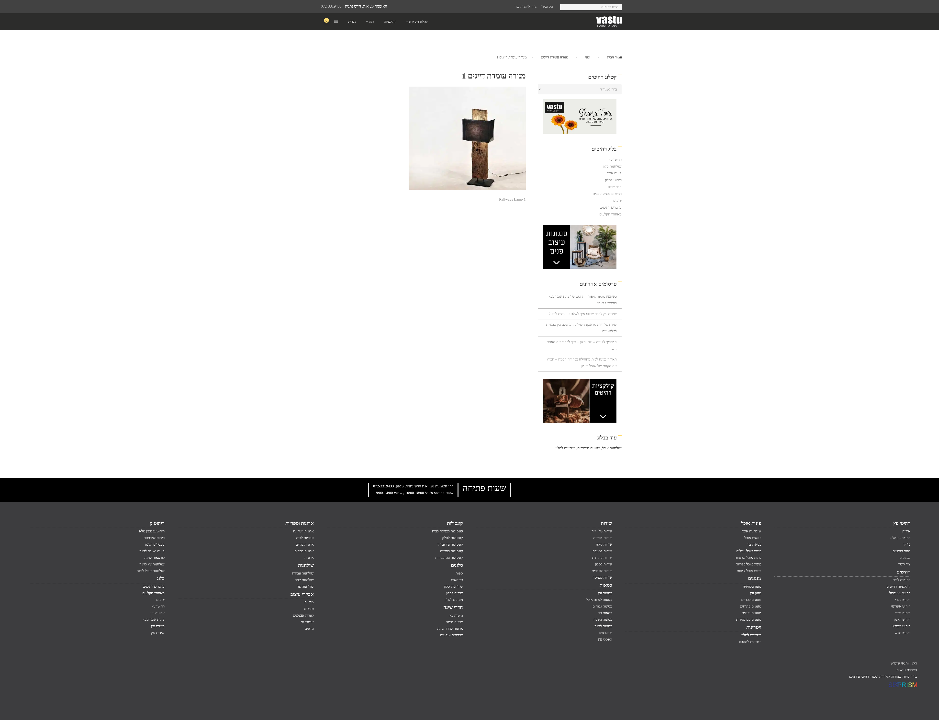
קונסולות (455, 523)
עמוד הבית (614, 57)
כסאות (606, 585)
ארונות (309, 558)
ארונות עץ (157, 613)
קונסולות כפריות (451, 551)
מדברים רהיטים (611, 207)
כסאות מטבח (602, 619)
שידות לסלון (603, 564)
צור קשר (904, 564)
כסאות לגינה (603, 626)
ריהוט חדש (902, 633)
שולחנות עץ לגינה (152, 564)
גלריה (906, 544)
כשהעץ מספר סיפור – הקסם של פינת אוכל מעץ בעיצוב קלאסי (582, 299)
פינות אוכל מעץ (154, 619)
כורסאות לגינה (154, 558)
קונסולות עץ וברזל (450, 544)
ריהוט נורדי (902, 613)
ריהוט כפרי (902, 600)
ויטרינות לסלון (565, 448)
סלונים (457, 565)
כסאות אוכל (752, 538)
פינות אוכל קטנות (749, 571)
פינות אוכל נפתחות (748, 558)
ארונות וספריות (299, 523)
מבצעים (904, 558)
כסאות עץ (605, 593)
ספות (459, 573)
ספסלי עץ (605, 639)
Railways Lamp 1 (512, 199)
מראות (309, 602)
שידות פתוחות (602, 558)
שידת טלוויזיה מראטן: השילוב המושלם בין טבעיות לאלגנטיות (581, 328)
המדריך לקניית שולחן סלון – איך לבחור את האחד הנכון (582, 345)
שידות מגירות (602, 538)
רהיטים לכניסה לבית (607, 194)
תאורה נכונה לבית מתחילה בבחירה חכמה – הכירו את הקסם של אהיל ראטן (582, 362)
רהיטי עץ (615, 159)
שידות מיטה (454, 622)
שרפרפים (605, 633)
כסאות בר (754, 544)
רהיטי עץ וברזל (899, 593)
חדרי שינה (453, 607)
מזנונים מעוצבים (588, 448)
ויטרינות (753, 627)
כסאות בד (605, 613)
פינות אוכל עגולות (748, 551)
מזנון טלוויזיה (752, 586)
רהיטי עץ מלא (900, 538)
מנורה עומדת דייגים (554, 57)
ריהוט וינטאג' (901, 626)
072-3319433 (331, 6)
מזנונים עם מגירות (748, 619)
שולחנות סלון (612, 166)
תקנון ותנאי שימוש (904, 663)
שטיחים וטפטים (451, 635)
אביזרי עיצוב (302, 594)
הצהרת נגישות (906, 670)
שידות (606, 523)
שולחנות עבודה (303, 573)
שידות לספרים (602, 571)
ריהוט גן (157, 523)
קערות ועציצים (303, 615)
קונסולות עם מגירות (449, 558)
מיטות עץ (456, 615)
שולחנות (306, 565)
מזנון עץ (755, 593)
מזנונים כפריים (751, 600)
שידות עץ (158, 633)
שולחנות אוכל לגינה (151, 571)
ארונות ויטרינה (303, 531)
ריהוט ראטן (902, 619)
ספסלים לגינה (155, 544)
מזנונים (754, 578)
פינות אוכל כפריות (748, 564)
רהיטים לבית (901, 580)
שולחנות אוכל (612, 448)
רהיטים (903, 571)
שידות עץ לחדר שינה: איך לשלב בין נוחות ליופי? (583, 314)
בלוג (161, 578)
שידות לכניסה (602, 577)
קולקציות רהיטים (898, 586)
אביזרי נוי (307, 622)
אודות (906, 531)
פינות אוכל (614, 173)
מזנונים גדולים (751, 613)
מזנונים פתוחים (750, 606)
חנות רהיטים (901, 551)
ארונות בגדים (305, 544)
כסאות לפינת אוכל (599, 600)
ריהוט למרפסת (154, 538)
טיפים (617, 200)
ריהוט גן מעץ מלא (152, 531)
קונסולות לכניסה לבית (447, 531)
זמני (587, 57)
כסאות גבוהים (602, 606)
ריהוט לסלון (613, 180)
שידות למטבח (602, 551)
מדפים (309, 628)
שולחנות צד (305, 586)
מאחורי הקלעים (610, 214)
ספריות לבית (305, 538)
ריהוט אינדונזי (900, 606)
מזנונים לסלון (454, 600)
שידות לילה (604, 544)
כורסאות (457, 580)
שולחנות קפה (304, 580)
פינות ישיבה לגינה (152, 551)
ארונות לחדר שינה (450, 628)
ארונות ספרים (304, 551)
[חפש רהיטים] (565, 6)
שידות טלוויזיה (602, 531)
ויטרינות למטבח (750, 642)
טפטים (309, 609)
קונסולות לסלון (452, 538)
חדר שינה (615, 187)
